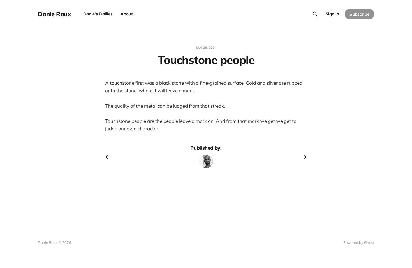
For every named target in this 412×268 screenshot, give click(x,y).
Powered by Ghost (358, 242)
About (127, 14)
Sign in (332, 14)
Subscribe (359, 14)
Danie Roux (54, 14)
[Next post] (302, 157)
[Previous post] (109, 157)
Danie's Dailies (98, 14)
